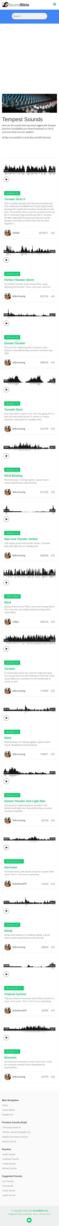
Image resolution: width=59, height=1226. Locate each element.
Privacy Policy (45, 1214)
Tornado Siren (13, 409)
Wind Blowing (13, 475)
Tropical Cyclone (15, 994)
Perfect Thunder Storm (19, 279)
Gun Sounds (8, 1181)
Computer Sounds (10, 1159)
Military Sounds (9, 1168)
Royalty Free (7, 1115)
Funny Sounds (8, 1191)
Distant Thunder (14, 343)
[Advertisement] (29, 54)
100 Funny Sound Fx (11, 1127)
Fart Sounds (7, 1186)
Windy (8, 930)
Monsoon (10, 1057)
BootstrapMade (25, 1214)
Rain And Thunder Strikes (21, 539)
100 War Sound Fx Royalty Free (16, 1132)
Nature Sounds (9, 1142)
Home (5, 1105)
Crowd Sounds (9, 1164)
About (35, 1214)
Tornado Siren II (14, 199)
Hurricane (10, 867)
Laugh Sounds (8, 1154)
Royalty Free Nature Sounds (15, 1137)
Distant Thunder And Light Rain (24, 801)
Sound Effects (8, 1110)
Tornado (9, 668)
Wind (7, 602)
